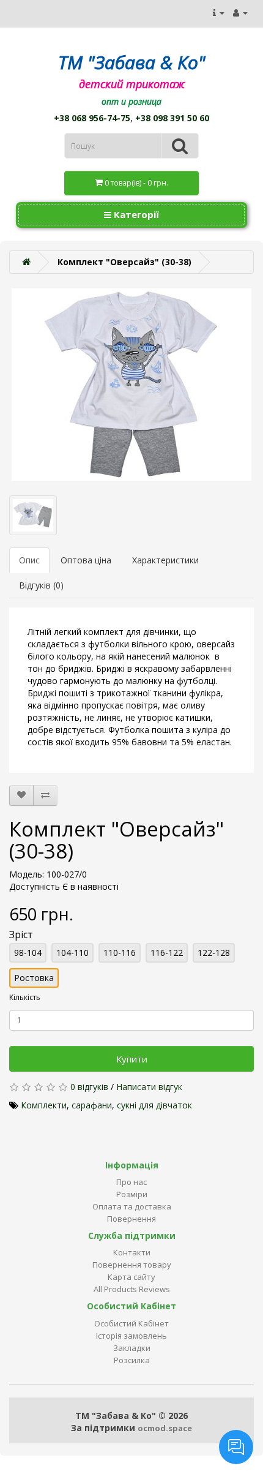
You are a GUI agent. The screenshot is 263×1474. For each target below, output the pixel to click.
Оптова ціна (86, 560)
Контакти (131, 1252)
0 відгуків (89, 1086)
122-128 (214, 952)
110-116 (119, 952)
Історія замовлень (131, 1335)
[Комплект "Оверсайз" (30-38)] (131, 384)
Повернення (131, 1218)
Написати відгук (149, 1086)
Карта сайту (131, 1276)
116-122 (166, 952)
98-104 (28, 952)
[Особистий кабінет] (240, 12)
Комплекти (44, 1105)
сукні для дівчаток (154, 1105)
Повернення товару (131, 1264)
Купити (131, 1059)
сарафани (92, 1105)
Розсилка (132, 1360)
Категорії (135, 214)
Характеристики (165, 560)
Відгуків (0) (41, 585)
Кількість (24, 997)
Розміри (131, 1194)
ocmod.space (165, 1428)
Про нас (131, 1181)
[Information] (218, 12)
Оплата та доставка (131, 1206)
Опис (29, 560)
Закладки (131, 1347)
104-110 (72, 952)
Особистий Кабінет (131, 1323)
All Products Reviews (132, 1289)
